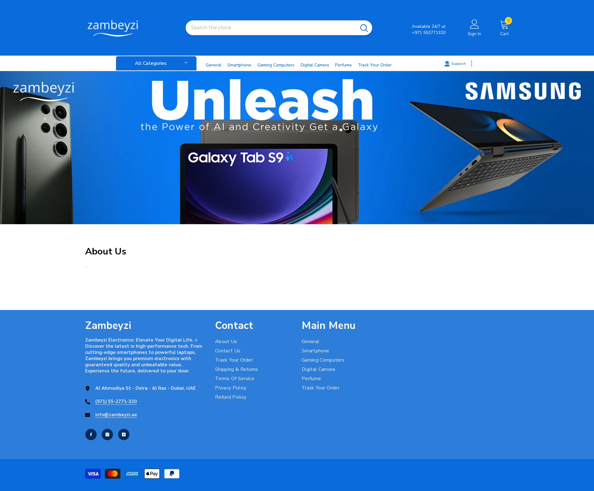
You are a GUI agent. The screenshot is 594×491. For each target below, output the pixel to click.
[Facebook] (91, 434)
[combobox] (271, 27)
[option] (297, 147)
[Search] (279, 27)
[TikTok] (124, 434)
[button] (5, 147)
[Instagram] (107, 434)
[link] (297, 147)
